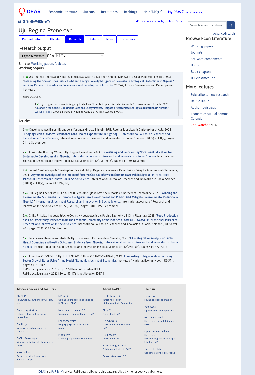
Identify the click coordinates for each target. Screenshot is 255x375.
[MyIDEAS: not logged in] (178, 21)
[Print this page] (48, 22)
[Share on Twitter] (28, 22)
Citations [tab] (93, 39)
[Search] (231, 25)
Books (195, 65)
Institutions (109, 12)
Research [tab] (75, 39)
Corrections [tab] (127, 39)
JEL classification (203, 78)
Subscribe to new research (210, 94)
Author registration (204, 107)
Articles (60, 63)
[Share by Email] (44, 22)
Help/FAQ (150, 12)
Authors (89, 12)
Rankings (130, 12)
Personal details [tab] (32, 39)
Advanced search (224, 33)
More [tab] (109, 39)
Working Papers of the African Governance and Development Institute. (68, 85)
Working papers (202, 46)
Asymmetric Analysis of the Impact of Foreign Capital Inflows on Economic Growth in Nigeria (90, 174)
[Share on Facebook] (32, 22)
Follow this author (148, 21)
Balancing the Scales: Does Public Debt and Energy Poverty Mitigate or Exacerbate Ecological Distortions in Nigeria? (99, 81)
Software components (206, 59)
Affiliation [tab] (55, 39)
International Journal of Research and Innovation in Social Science (114, 156)
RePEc (55, 371)
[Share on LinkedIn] (40, 22)
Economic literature (62, 12)
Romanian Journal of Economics (96, 260)
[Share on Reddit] (36, 22)
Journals (197, 52)
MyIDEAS (185, 12)
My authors (167, 21)
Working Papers (43, 111)
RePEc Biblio (200, 101)
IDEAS (42, 371)
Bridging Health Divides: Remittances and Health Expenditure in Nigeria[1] (71, 134)
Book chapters (201, 71)
